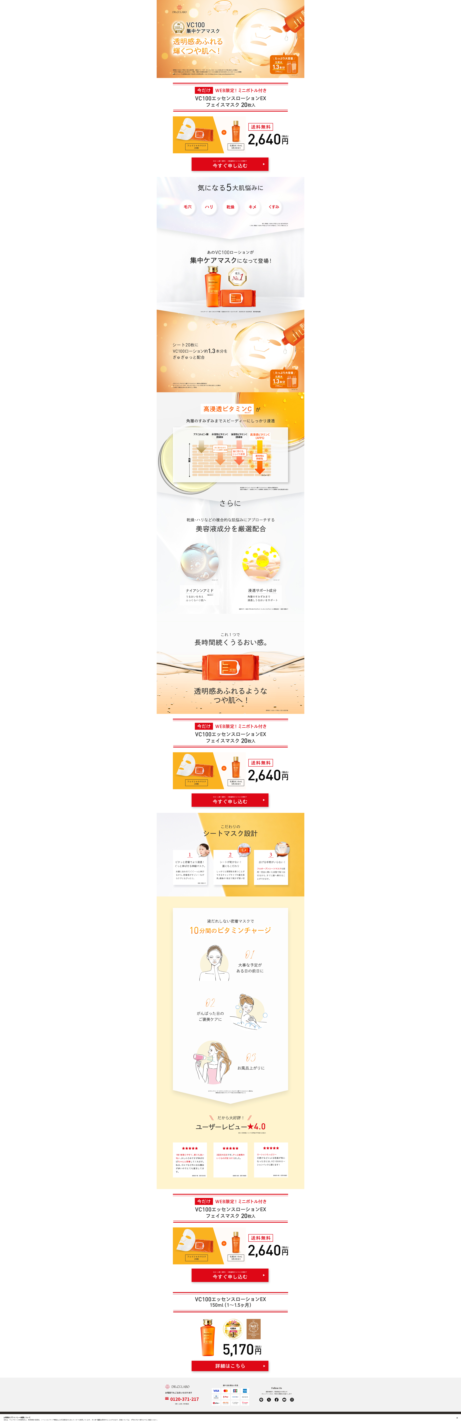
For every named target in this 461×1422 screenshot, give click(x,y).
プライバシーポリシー (138, 1420)
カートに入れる (230, 165)
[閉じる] (457, 1418)
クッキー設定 (96, 1420)
